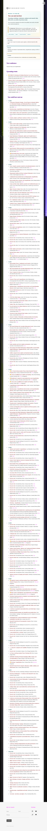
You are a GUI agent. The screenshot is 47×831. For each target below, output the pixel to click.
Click (23, 78)
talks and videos (11, 34)
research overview (23, 34)
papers (17, 34)
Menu (43, 3)
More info (36, 581)
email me (28, 34)
